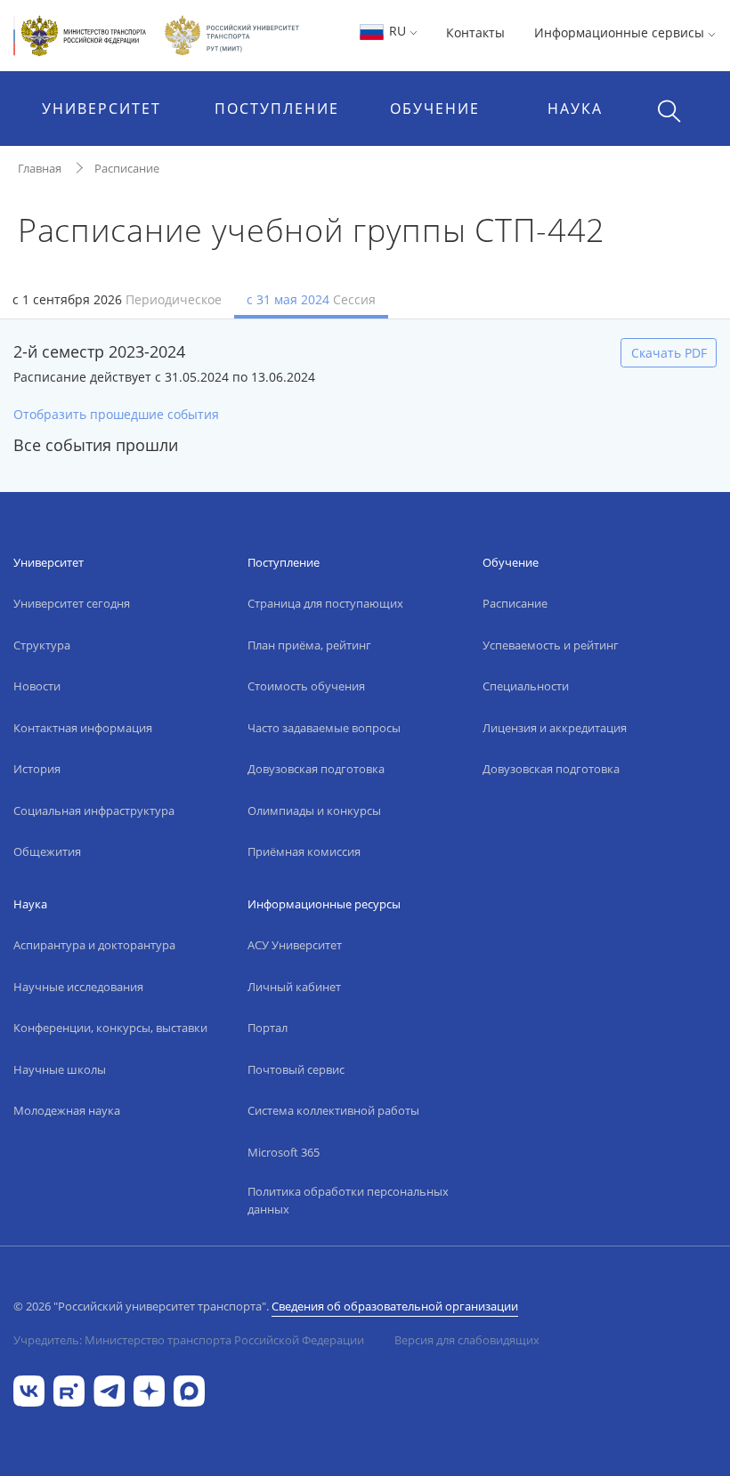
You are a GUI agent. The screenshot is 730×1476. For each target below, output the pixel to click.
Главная (39, 168)
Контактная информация (82, 728)
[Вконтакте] (29, 1390)
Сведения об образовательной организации (395, 1306)
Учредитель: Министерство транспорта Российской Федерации (188, 1340)
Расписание (126, 168)
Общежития (47, 851)
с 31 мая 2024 (311, 299)
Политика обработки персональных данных (348, 1200)
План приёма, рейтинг (309, 645)
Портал (267, 1028)
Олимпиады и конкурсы (314, 811)
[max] (189, 1390)
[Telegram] (109, 1390)
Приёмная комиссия (304, 851)
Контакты (475, 32)
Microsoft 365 (283, 1152)
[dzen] (149, 1390)
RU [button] (397, 30)
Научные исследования (78, 987)
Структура (41, 645)
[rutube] (69, 1390)
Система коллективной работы (333, 1110)
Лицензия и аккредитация (555, 728)
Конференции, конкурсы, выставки (110, 1028)
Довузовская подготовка (316, 769)
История (37, 769)
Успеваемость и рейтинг (551, 645)
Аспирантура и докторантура (94, 945)
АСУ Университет (294, 945)
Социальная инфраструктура (93, 811)
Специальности (526, 686)
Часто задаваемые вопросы (324, 728)
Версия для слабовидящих (466, 1340)
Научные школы (59, 1069)
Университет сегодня (71, 603)
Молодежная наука (66, 1110)
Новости (37, 686)
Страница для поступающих (325, 603)
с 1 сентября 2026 (117, 299)
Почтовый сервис (296, 1069)
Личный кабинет (294, 987)
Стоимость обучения (306, 686)
